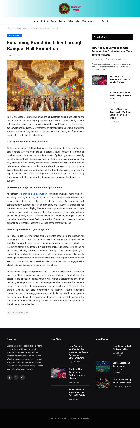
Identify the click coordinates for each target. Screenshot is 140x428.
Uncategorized (14, 36)
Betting (44, 21)
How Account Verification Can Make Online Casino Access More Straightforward (112, 51)
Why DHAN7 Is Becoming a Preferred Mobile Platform (120, 79)
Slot (78, 21)
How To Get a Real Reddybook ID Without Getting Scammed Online (120, 113)
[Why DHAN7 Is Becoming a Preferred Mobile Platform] (99, 80)
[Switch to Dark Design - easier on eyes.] (107, 21)
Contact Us (87, 21)
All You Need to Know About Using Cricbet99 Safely (120, 95)
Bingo (53, 21)
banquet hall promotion (34, 194)
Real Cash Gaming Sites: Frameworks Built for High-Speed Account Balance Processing (123, 381)
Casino (62, 21)
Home (35, 21)
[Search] (103, 21)
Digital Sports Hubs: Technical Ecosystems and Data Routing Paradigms (122, 364)
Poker (70, 21)
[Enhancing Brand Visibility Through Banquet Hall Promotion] (45, 85)
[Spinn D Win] (70, 8)
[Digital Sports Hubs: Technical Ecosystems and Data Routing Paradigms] (103, 366)
